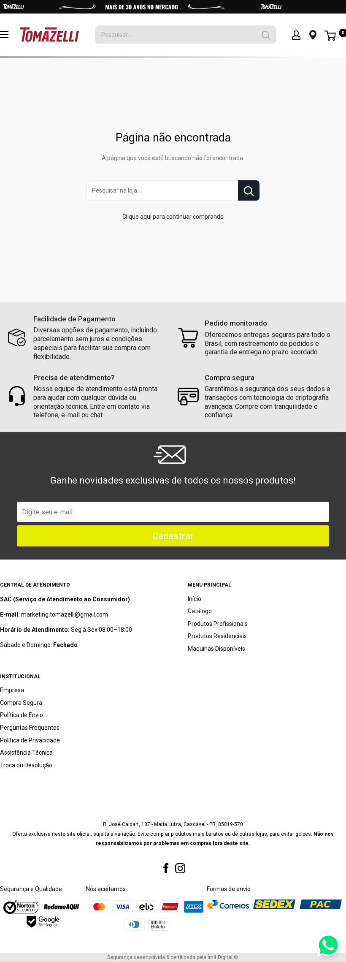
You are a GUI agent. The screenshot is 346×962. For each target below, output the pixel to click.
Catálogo (200, 611)
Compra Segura (21, 702)
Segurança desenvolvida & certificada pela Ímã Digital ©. (173, 957)
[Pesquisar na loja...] (249, 190)
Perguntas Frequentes (29, 727)
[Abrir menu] (4, 34)
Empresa (12, 690)
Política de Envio (21, 715)
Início (194, 598)
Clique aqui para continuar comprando (173, 216)
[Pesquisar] (265, 34)
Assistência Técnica (26, 752)
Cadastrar (173, 536)
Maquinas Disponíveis (216, 648)
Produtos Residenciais (217, 636)
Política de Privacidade (30, 740)
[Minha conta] (296, 34)
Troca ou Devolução (26, 765)
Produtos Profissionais (218, 623)
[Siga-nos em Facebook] (166, 868)
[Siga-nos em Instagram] (180, 868)
